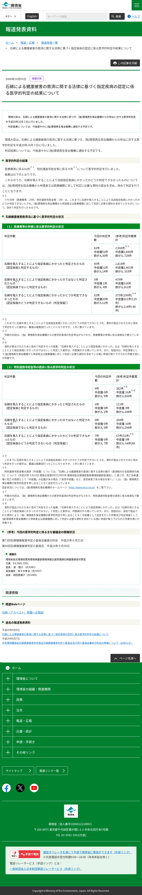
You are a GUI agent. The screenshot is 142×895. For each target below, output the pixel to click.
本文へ (8, 16)
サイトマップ (14, 771)
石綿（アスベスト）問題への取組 (22, 612)
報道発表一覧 (49, 42)
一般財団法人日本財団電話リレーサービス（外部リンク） (46, 869)
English (32, 16)
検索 (118, 16)
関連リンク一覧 (49, 771)
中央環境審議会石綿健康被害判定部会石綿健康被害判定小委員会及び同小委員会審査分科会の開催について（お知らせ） (67, 643)
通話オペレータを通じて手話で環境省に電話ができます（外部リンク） (87, 852)
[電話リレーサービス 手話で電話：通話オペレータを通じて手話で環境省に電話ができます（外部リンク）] (25, 854)
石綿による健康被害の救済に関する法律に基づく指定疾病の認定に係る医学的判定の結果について (55, 634)
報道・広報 (27, 42)
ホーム (10, 42)
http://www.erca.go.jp (81, 487)
